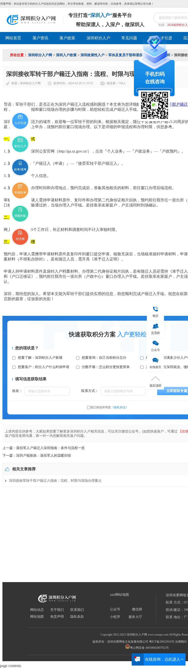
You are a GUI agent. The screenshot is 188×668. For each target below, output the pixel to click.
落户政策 (67, 38)
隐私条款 (77, 616)
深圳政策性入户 (93, 55)
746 (120, 83)
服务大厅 (135, 617)
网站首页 (13, 38)
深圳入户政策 (66, 55)
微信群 (137, 609)
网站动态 (37, 610)
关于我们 (57, 610)
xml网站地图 (119, 594)
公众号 (115, 609)
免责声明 (57, 616)
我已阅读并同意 (109, 407)
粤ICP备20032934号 (161, 641)
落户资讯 (40, 38)
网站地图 (37, 616)
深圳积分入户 (98, 38)
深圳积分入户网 (40, 55)
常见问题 (129, 38)
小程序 (115, 617)
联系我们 (77, 610)
